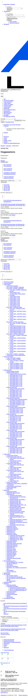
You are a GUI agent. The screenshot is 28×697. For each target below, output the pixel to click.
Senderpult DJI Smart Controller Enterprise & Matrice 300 (17, 508)
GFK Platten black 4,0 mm (16, 384)
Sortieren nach (4, 180)
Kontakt (5, 142)
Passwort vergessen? (14, 23)
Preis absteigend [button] (7, 166)
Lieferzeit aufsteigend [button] (9, 176)
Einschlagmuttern (11, 593)
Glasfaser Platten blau (12, 438)
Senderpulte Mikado (11, 553)
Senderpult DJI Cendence (16, 510)
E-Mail (8, 15)
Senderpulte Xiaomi (11, 549)
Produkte (6, 132)
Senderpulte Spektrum (12, 534)
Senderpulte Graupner (12, 527)
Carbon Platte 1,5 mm (15, 299)
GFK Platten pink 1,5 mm (16, 427)
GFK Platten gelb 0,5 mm (16, 390)
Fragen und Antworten (9, 639)
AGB (5, 646)
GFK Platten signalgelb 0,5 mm (17, 400)
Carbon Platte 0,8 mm (15, 296)
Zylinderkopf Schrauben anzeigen (18, 587)
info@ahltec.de (4, 692)
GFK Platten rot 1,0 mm (15, 418)
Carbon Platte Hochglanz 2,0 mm (17, 330)
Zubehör (9, 559)
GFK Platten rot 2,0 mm (15, 420)
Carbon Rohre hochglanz (15, 460)
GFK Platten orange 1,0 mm (16, 410)
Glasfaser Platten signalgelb (13, 398)
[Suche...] (18, 120)
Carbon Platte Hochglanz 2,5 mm (17, 331)
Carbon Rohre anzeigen (12, 455)
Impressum (6, 647)
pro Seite (3, 192)
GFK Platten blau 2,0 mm (16, 444)
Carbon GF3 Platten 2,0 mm (16, 366)
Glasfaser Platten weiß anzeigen (17, 447)
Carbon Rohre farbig (11, 487)
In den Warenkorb (5, 217)
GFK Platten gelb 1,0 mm (16, 391)
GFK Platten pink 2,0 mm (16, 428)
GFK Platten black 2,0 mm (16, 379)
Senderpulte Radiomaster (12, 528)
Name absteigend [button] (8, 170)
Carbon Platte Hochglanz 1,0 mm (17, 327)
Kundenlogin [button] (7, 11)
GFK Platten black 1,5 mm (16, 378)
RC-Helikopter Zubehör (9, 116)
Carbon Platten (7, 103)
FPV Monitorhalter (11, 581)
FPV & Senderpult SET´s (10, 109)
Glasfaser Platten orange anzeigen (17, 407)
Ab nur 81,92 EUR (5, 633)
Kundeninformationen (9, 640)
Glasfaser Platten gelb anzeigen (17, 388)
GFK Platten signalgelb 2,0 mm (17, 404)
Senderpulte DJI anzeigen (16, 495)
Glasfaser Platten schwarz (13, 372)
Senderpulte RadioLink (12, 545)
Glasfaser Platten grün (12, 430)
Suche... (24, 120)
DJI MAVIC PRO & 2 (12, 563)
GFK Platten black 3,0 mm (16, 382)
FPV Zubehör (7, 113)
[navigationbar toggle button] (5, 89)
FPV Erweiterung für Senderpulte (14, 577)
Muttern (8, 595)
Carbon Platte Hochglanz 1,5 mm (17, 328)
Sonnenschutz (7, 111)
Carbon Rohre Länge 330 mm (14, 470)
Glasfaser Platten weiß (12, 446)
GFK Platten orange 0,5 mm (16, 408)
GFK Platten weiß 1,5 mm (16, 451)
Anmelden (4, 621)
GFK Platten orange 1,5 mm (16, 411)
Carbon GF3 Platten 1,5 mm (16, 364)
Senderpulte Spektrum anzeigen (17, 535)
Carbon (5, 138)
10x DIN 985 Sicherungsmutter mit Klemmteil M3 (12, 224)
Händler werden (7, 140)
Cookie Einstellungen (9, 650)
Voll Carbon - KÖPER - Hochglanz (15, 321)
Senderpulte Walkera (11, 554)
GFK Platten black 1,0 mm (16, 376)
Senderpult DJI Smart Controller (17, 511)
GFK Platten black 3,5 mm (16, 383)
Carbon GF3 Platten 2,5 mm (16, 367)
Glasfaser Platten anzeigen (13, 371)
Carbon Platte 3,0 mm (15, 303)
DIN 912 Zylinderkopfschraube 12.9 (18, 589)
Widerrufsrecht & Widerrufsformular (12, 642)
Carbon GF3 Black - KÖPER (14, 359)
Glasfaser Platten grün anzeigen (17, 431)
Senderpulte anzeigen (12, 491)
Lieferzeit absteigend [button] (8, 178)
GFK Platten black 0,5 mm (16, 375)
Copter (5, 139)
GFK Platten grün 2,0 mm (16, 436)
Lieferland (9, 7)
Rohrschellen (10, 488)
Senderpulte (6, 108)
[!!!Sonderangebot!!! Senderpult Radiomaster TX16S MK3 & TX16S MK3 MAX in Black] (14, 626)
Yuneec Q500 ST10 (11, 571)
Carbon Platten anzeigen (12, 285)
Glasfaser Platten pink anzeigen (17, 423)
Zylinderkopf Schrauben (12, 586)
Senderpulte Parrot (11, 555)
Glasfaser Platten (7, 105)
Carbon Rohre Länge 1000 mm (14, 456)
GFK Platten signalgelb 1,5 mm (17, 403)
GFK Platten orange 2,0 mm (16, 412)
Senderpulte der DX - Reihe (16, 539)
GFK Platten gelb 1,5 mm (16, 392)
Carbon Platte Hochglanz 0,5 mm (17, 326)
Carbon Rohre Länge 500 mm (14, 463)
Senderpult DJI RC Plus (15, 502)
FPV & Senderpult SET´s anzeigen (15, 562)
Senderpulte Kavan (11, 532)
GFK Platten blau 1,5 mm (16, 443)
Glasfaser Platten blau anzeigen (17, 439)
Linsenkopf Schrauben (12, 594)
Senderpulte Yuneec (11, 550)
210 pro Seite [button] (7, 187)
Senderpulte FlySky (11, 542)
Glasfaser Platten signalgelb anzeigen (18, 399)
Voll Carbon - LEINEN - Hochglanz (15, 334)
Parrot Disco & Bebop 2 (12, 566)
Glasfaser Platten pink (12, 422)
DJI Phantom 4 (10, 570)
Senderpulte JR (10, 557)
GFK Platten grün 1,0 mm (16, 434)
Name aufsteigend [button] (8, 168)
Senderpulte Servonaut (12, 546)
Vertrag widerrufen (23, 695)
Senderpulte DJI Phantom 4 (16, 520)
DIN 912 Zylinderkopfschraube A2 (18, 590)
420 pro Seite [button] (7, 188)
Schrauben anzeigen (11, 585)
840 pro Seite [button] (7, 190)
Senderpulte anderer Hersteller (14, 558)
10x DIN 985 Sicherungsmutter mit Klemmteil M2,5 (13, 204)
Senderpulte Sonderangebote (13, 492)
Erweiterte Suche (10, 122)
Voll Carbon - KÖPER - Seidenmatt (15, 288)
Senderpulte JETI (11, 531)
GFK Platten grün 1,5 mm (16, 435)
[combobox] (4, 162)
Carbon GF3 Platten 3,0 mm (16, 368)
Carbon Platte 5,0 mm (15, 305)
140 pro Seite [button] (7, 186)
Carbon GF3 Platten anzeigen (14, 358)
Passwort (9, 17)
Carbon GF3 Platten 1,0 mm (16, 363)
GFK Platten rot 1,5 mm (15, 419)
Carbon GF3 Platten (8, 104)
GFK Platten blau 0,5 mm (16, 440)
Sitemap (5, 644)
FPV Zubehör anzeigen (12, 575)
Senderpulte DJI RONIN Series (17, 524)
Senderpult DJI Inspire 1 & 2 (16, 515)
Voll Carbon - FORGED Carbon (14, 307)
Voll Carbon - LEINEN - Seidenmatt (15, 354)
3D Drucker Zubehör (9, 100)
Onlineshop (3, 695)
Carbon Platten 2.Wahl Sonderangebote (16, 355)
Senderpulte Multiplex (12, 541)
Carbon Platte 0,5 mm (15, 292)
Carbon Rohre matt (14, 462)
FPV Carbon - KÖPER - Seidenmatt (15, 287)
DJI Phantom (10, 565)
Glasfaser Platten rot (11, 414)
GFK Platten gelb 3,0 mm (16, 396)
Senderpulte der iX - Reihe (16, 536)
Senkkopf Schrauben (11, 591)
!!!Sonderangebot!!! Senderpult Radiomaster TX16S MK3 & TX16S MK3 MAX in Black (13, 629)
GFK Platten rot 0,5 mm (15, 416)
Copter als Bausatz (8, 101)
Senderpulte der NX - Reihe (16, 538)
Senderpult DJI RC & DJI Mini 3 (17, 499)
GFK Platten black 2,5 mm (16, 380)
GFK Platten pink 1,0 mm (16, 426)
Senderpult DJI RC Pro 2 (15, 503)
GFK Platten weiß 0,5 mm (16, 448)
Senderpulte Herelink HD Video (14, 543)
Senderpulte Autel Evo (12, 551)
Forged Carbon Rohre (12, 482)
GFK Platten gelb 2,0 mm (16, 394)
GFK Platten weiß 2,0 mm (16, 452)
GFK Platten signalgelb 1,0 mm (17, 402)
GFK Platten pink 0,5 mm (16, 424)
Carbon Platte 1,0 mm (15, 297)
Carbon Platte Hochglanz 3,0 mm (17, 332)
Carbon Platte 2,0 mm (15, 300)
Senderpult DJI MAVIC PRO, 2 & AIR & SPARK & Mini (18, 505)
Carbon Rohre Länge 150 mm (14, 476)
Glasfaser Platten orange (12, 406)
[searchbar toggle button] (4, 91)
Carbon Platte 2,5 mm (15, 301)
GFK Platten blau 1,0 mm (16, 442)
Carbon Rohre (7, 107)
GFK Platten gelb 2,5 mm (16, 395)
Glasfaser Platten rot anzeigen (17, 415)
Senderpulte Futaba (11, 526)
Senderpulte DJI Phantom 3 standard (18, 519)
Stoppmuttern (10, 597)
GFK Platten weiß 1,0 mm (16, 450)
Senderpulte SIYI (11, 547)
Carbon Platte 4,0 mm (15, 304)
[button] (9, 4)
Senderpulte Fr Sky (11, 530)
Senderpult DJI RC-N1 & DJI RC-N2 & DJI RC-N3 (18, 497)
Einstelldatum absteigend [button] (9, 174)
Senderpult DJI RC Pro (15, 500)
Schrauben (6, 115)
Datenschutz (6, 643)
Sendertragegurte (8, 112)
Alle (5, 99)
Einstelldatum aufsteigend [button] (10, 172)
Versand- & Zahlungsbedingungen (12, 143)
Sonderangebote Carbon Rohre (14, 486)
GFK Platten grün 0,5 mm (16, 432)
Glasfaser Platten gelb (12, 387)
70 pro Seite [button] (6, 184)
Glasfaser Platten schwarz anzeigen (18, 374)
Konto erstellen (13, 21)
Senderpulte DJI (10, 494)
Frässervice (6, 136)
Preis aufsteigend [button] (8, 164)
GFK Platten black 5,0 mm (16, 386)
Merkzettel (6, 24)
